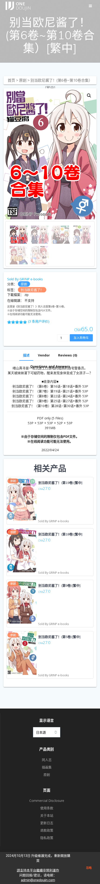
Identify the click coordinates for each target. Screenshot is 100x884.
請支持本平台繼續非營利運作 (38, 870)
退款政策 (46, 830)
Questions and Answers (50, 366)
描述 (26, 355)
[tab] (26, 355)
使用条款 (46, 808)
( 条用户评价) (38, 321)
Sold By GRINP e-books (25, 279)
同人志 (47, 760)
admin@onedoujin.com (38, 880)
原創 (23, 80)
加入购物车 (81, 338)
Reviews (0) (67, 355)
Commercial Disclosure (46, 800)
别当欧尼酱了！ (32, 290)
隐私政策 (46, 837)
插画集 (47, 767)
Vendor (44, 355)
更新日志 (46, 823)
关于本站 (46, 815)
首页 (11, 80)
